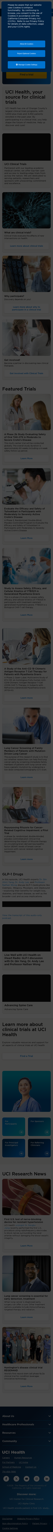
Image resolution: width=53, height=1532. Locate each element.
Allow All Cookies (26, 44)
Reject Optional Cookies (26, 54)
